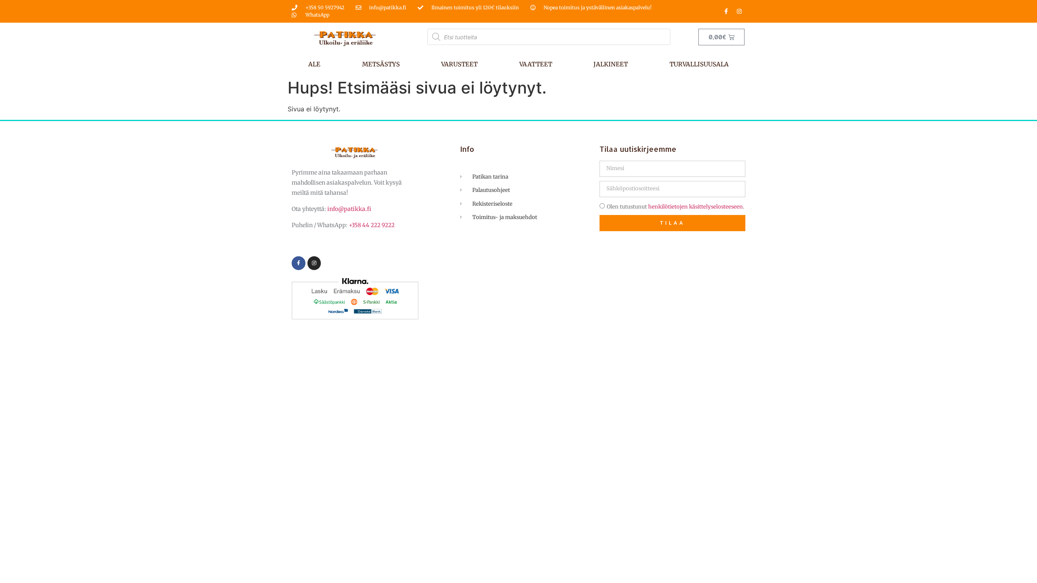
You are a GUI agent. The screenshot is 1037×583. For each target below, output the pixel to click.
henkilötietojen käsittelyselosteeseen (695, 206)
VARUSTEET (459, 64)
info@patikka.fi (349, 209)
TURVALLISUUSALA (699, 64)
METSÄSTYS (381, 64)
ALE (314, 64)
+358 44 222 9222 (372, 225)
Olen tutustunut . (675, 206)
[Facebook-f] (726, 11)
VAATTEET (535, 64)
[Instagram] (739, 11)
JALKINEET (610, 64)
